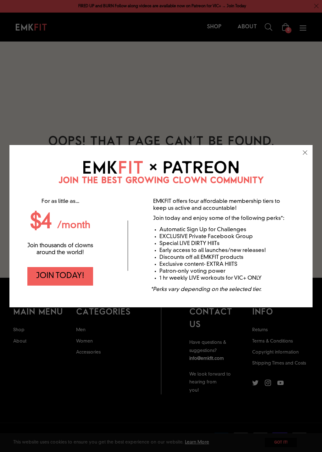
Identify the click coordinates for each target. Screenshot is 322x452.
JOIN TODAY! (60, 276)
